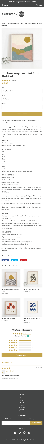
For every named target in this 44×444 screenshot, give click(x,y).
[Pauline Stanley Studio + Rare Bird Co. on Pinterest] (20, 433)
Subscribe (36, 423)
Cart (40, 5)
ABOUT (22, 405)
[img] (6, 368)
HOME (22, 400)
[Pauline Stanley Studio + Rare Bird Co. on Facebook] (15, 433)
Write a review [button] (22, 355)
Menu (6, 5)
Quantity (4, 103)
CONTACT (22, 407)
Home (3, 23)
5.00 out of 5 (27, 334)
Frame (3, 96)
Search (22, 398)
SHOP (22, 403)
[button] (6, 80)
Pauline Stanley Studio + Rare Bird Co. (27, 440)
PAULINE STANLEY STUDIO (15, 23)
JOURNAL (22, 410)
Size (3, 88)
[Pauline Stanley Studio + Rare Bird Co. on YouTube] (29, 433)
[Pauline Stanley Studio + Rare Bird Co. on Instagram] (24, 433)
